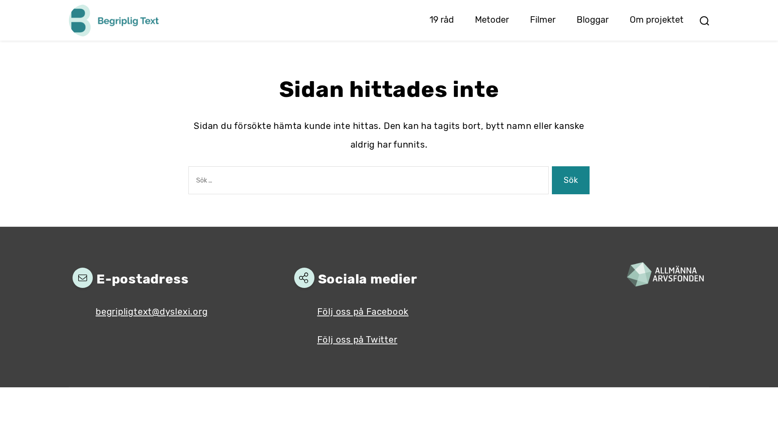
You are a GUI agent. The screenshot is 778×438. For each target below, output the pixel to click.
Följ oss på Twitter (357, 339)
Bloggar (593, 20)
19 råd (442, 20)
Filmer (543, 20)
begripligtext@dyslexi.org (152, 311)
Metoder (492, 20)
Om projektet (657, 20)
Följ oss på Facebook (363, 311)
